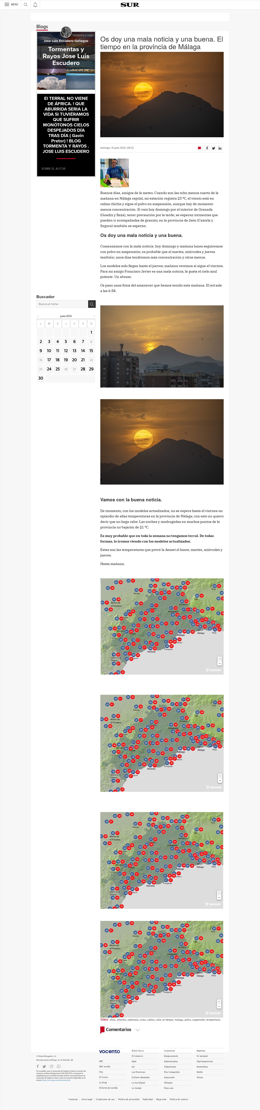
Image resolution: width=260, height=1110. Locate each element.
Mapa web (161, 1099)
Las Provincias (138, 1072)
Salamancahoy (171, 1061)
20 (74, 360)
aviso (143, 1020)
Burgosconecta (171, 1056)
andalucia (133, 1020)
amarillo (121, 1020)
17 (49, 360)
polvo (188, 1020)
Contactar (73, 1099)
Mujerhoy (201, 1051)
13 (74, 351)
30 (40, 378)
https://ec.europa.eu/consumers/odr (56, 1080)
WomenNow (202, 1067)
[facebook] (37, 1066)
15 (91, 351)
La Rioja (103, 1083)
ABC (101, 1061)
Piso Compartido (172, 1072)
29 (91, 369)
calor (158, 1020)
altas (113, 1020)
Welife (200, 1072)
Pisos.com (168, 1088)
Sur (133, 1067)
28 (83, 369)
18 (58, 360)
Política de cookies (179, 1099)
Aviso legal (87, 1099)
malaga (179, 1020)
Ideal (134, 1061)
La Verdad (136, 1088)
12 (66, 351)
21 (83, 360)
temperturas (213, 1020)
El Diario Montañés (141, 1077)
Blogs (42, 27)
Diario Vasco (138, 1051)
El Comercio (137, 1056)
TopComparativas (205, 1061)
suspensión (198, 1020)
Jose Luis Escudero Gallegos (66, 41)
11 (57, 351)
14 (83, 351)
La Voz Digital (138, 1083)
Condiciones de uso (105, 1099)
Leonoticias (169, 1051)
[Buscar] (92, 304)
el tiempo (168, 1020)
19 (66, 360)
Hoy (101, 1072)
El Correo (103, 1077)
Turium (200, 1077)
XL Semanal (202, 1056)
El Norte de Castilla (108, 1088)
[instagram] (51, 1066)
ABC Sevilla (104, 1067)
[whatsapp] (59, 1066)
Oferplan (168, 1083)
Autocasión (169, 1077)
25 (58, 369)
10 (49, 351)
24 (49, 369)
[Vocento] (111, 1050)
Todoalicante (170, 1067)
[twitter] (44, 1066)
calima (150, 1020)
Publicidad (148, 1099)
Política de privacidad (128, 1099)
